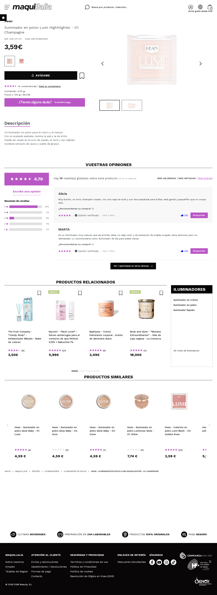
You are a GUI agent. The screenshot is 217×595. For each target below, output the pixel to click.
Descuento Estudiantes (132, 562)
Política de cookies (81, 571)
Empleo (10, 566)
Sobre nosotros (14, 562)
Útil (185, 215)
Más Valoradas (166, 178)
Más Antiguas (187, 178)
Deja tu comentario (50, 86)
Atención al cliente (46, 554)
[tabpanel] (151, 58)
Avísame (43, 75)
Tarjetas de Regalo (16, 571)
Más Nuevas (205, 178)
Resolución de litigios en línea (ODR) (92, 576)
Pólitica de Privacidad (83, 566)
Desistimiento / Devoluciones (49, 566)
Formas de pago (41, 571)
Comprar (24, 360)
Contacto (36, 576)
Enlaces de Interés (132, 554)
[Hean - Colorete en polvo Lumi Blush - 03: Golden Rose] (21, 61)
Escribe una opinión (27, 191)
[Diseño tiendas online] (203, 581)
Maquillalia (14, 554)
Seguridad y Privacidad (87, 554)
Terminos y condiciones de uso (89, 562)
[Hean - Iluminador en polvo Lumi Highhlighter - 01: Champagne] (9, 61)
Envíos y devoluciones (44, 562)
